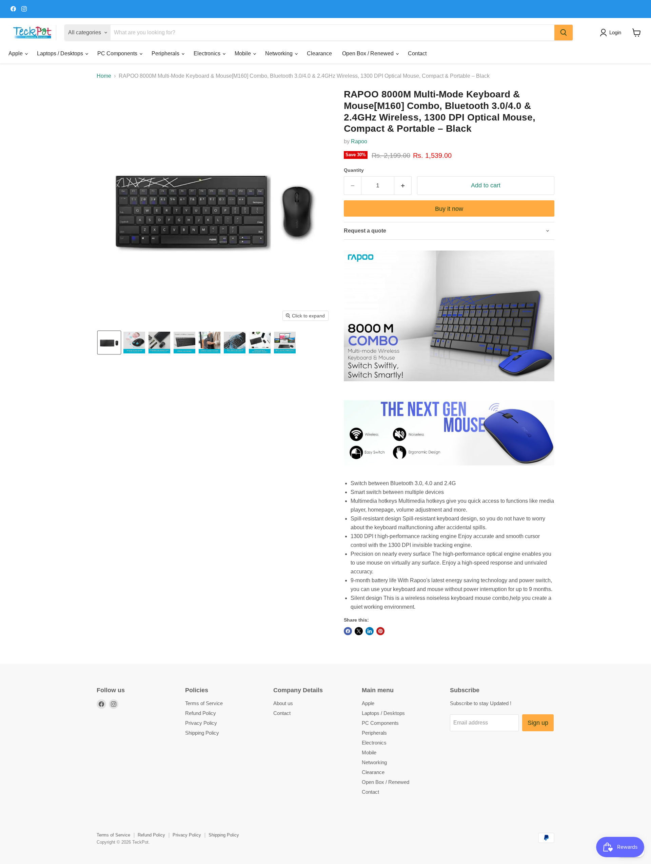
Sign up (538, 722)
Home (104, 76)
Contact (417, 53)
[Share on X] (359, 631)
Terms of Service (204, 703)
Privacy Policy (201, 723)
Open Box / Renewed (368, 53)
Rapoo (359, 141)
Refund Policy (200, 713)
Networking (279, 53)
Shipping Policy (202, 733)
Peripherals (166, 53)
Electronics (208, 53)
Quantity (354, 170)
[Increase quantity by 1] (403, 185)
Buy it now (449, 208)
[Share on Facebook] (348, 631)
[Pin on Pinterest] (380, 631)
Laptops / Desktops (60, 53)
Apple (16, 53)
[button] (612, 33)
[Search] (563, 32)
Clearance (319, 53)
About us (283, 703)
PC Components (118, 53)
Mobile (243, 53)
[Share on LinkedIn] (370, 631)
